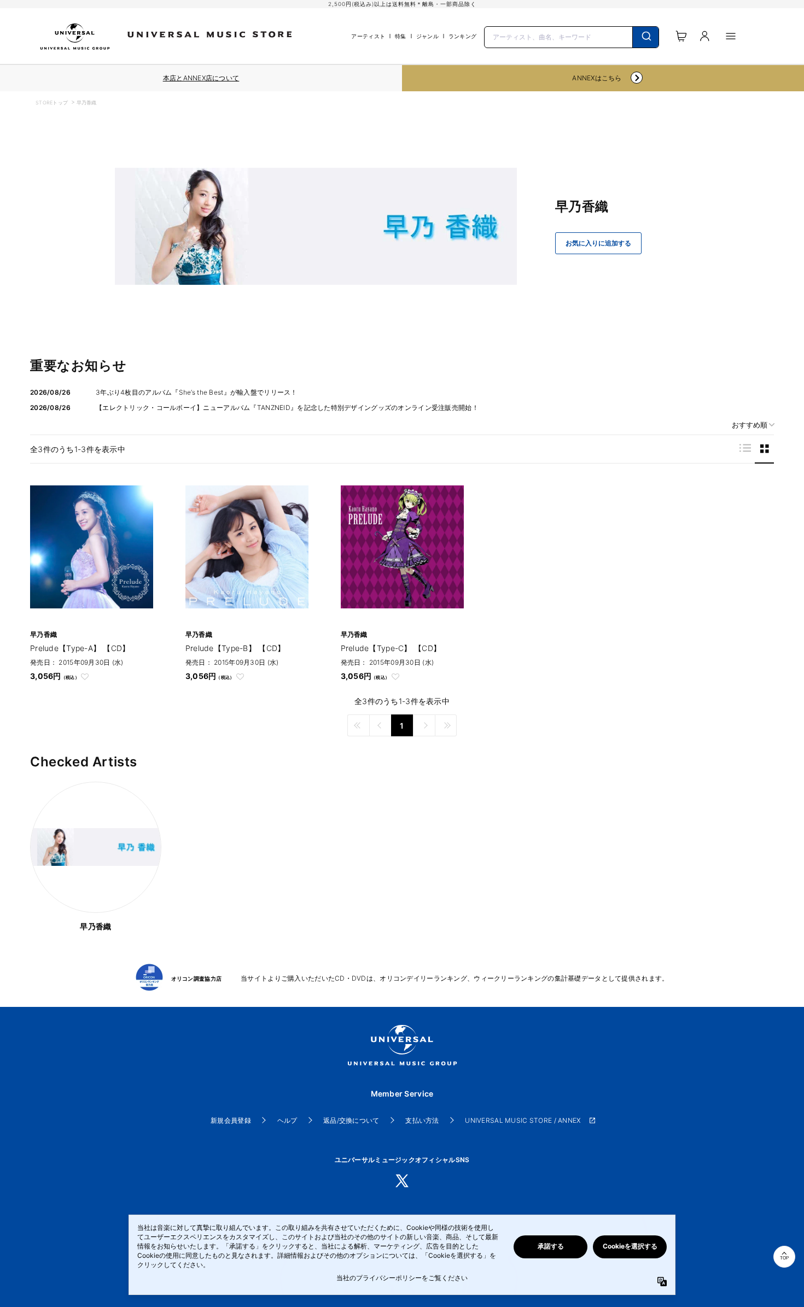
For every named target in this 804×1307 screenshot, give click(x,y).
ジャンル (427, 36)
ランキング (462, 36)
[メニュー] (730, 36)
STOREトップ (52, 102)
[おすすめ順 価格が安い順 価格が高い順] (749, 425)
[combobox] (571, 36)
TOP (784, 1258)
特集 (400, 36)
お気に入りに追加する (598, 243)
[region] (201, 78)
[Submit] (646, 37)
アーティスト (368, 36)
